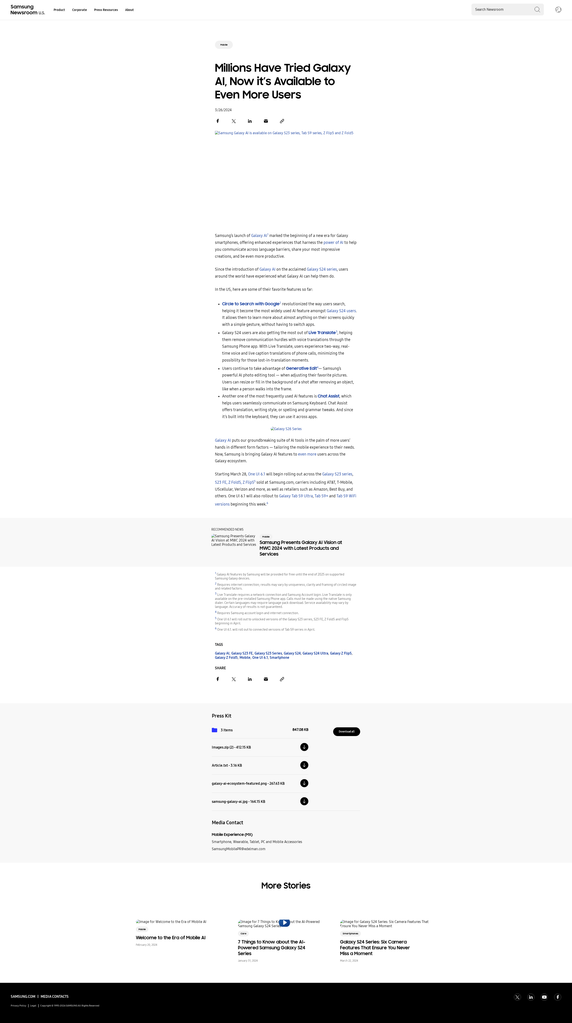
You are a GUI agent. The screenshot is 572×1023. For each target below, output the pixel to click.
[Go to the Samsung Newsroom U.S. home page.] (28, 10)
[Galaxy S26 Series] (286, 429)
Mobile (223, 44)
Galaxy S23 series (337, 474)
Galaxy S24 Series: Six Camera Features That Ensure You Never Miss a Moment (375, 947)
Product (59, 10)
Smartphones (350, 933)
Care (243, 933)
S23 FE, (221, 482)
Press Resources (106, 10)
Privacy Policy (18, 1005)
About (129, 10)
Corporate (79, 10)
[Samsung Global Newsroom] (558, 10)
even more (307, 454)
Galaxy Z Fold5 (226, 657)
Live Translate (322, 332)
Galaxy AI (259, 235)
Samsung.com (23, 996)
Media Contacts (55, 996)
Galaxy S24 (292, 653)
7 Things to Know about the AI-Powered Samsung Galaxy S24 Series (271, 947)
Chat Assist (328, 396)
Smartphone (279, 657)
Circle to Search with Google (251, 303)
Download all (347, 731)
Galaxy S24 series (322, 269)
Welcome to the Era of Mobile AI (171, 938)
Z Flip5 (248, 482)
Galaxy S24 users (341, 311)
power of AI (333, 242)
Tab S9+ (321, 496)
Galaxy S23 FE (242, 653)
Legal (33, 1005)
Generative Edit (301, 368)
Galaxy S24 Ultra (315, 653)
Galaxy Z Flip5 (341, 653)
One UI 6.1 (256, 474)
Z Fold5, (235, 482)
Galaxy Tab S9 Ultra (296, 496)
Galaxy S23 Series (268, 653)
